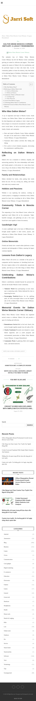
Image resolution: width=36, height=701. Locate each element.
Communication (19, 559)
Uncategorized (19, 673)
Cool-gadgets (19, 563)
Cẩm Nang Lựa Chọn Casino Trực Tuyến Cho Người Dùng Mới (17, 491)
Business (19, 547)
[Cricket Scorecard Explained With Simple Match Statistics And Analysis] (18, 393)
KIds (19, 622)
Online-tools (19, 631)
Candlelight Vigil (10, 96)
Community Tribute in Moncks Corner (14, 94)
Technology (19, 664)
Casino (19, 551)
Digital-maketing (19, 568)
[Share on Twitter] (24, 359)
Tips (19, 668)
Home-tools (19, 614)
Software (19, 656)
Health (19, 610)
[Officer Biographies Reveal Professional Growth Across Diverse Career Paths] (7, 481)
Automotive (19, 538)
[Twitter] (18, 686)
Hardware (19, 601)
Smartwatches (19, 652)
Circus (19, 555)
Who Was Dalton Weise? (10, 87)
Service (19, 643)
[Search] (34, 3)
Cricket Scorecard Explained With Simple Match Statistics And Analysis (22, 501)
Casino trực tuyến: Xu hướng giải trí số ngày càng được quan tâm (17, 519)
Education (19, 576)
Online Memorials (11, 98)
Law (19, 626)
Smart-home (19, 647)
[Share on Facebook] (22, 359)
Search (4, 422)
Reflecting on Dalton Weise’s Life (13, 89)
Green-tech (19, 597)
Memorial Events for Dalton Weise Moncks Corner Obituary (17, 105)
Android (19, 534)
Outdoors (19, 635)
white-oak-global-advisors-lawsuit (14, 351)
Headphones (19, 605)
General (19, 593)
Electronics (19, 580)
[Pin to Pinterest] (26, 359)
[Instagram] (22, 686)
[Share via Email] (28, 359)
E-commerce (19, 572)
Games (19, 589)
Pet (19, 639)
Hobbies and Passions (11, 92)
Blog (19, 542)
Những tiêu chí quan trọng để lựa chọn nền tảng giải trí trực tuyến (16, 511)
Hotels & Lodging (19, 618)
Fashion (19, 584)
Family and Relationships (12, 90)
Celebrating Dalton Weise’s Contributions (15, 102)
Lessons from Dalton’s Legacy (12, 100)
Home (3, 36)
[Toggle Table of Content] (30, 84)
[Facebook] (13, 686)
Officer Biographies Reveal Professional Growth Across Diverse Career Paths (24, 481)
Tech (19, 660)
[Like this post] (20, 359)
